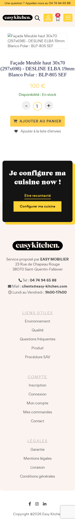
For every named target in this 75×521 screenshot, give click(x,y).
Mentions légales (38, 458)
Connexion (37, 394)
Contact (37, 421)
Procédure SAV (37, 356)
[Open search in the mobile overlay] (37, 19)
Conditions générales (37, 476)
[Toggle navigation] (67, 18)
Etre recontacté (37, 195)
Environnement (37, 321)
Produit (37, 348)
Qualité (38, 330)
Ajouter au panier (40, 121)
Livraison (37, 467)
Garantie (37, 449)
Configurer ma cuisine (37, 206)
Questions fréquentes (37, 339)
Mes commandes (37, 412)
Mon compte (37, 403)
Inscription (37, 385)
